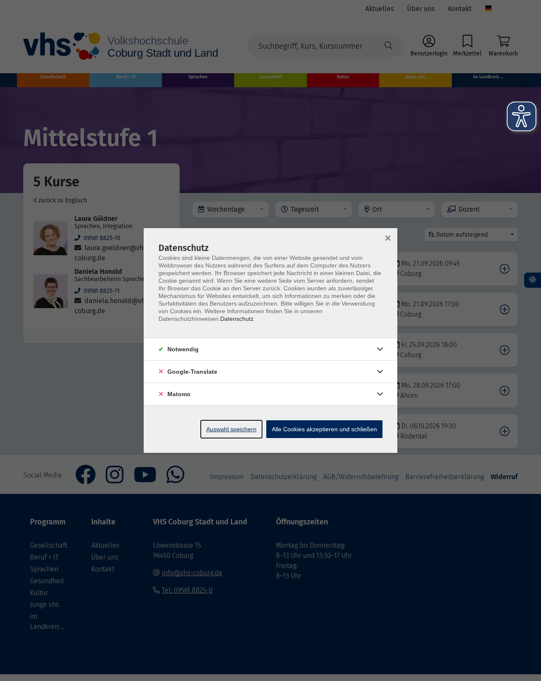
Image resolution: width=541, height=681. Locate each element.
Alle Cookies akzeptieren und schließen (324, 429)
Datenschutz (237, 318)
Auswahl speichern (231, 429)
